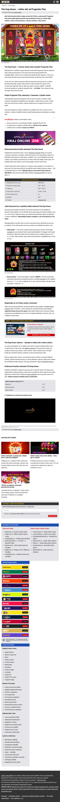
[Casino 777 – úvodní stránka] (5, 2)
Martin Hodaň (18, 12)
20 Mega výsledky (10, 759)
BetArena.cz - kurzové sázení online (16, 532)
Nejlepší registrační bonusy (13, 689)
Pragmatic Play (42, 200)
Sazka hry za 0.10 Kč (11, 729)
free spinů (42, 279)
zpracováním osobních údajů (16, 513)
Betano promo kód (10, 702)
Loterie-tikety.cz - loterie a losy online (44, 534)
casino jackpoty (31, 374)
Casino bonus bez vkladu (12, 687)
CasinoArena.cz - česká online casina (44, 532)
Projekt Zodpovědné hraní (26, 789)
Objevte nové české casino (13, 724)
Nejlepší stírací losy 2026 (12, 762)
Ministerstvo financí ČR (19, 787)
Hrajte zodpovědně (7, 775)
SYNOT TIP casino (10, 677)
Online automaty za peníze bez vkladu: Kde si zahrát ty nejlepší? (14, 456)
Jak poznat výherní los (12, 754)
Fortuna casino (9, 662)
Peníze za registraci (11, 692)
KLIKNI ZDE (9, 119)
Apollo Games (9, 652)
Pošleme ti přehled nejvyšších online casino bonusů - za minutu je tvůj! (18, 506)
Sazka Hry (8, 675)
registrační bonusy (47, 361)
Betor (6, 657)
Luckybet (8, 672)
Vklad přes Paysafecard (12, 719)
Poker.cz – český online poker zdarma (44, 543)
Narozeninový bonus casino (13, 704)
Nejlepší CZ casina (10, 722)
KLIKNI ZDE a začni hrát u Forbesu (41, 335)
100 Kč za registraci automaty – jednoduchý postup (12, 486)
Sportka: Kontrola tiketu (12, 742)
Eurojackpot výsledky (11, 744)
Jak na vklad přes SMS (12, 717)
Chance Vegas (9, 670)
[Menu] (57, 2)
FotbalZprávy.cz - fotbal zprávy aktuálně (17, 538)
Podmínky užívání (14, 796)
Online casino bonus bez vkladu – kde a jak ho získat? (43, 456)
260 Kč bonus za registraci (13, 709)
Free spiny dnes (10, 694)
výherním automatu (35, 153)
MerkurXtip (8, 665)
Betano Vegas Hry (10, 655)
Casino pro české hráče (12, 732)
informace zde (41, 780)
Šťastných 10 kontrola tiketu (13, 747)
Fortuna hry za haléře (11, 727)
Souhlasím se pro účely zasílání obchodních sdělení (22, 513)
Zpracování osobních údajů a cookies (33, 796)
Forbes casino (9, 660)
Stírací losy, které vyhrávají (13, 749)
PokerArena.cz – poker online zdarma (44, 541)
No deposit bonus (10, 699)
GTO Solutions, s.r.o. (17, 798)
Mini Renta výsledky (11, 740)
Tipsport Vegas (9, 679)
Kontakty (4, 796)
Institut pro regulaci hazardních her (37, 787)
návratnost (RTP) (40, 173)
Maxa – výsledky (10, 752)
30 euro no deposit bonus (13, 707)
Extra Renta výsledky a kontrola (14, 757)
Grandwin (8, 667)
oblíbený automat (29, 348)
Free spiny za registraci (12, 697)
